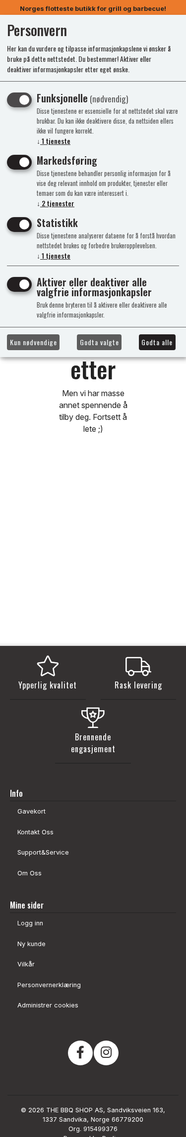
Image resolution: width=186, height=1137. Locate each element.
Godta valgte (99, 342)
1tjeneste (53, 141)
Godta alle (157, 342)
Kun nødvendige (33, 342)
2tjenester (55, 203)
